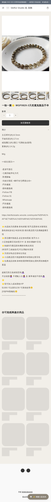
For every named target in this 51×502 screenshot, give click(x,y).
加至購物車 (25, 123)
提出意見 (25, 497)
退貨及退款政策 (27, 492)
